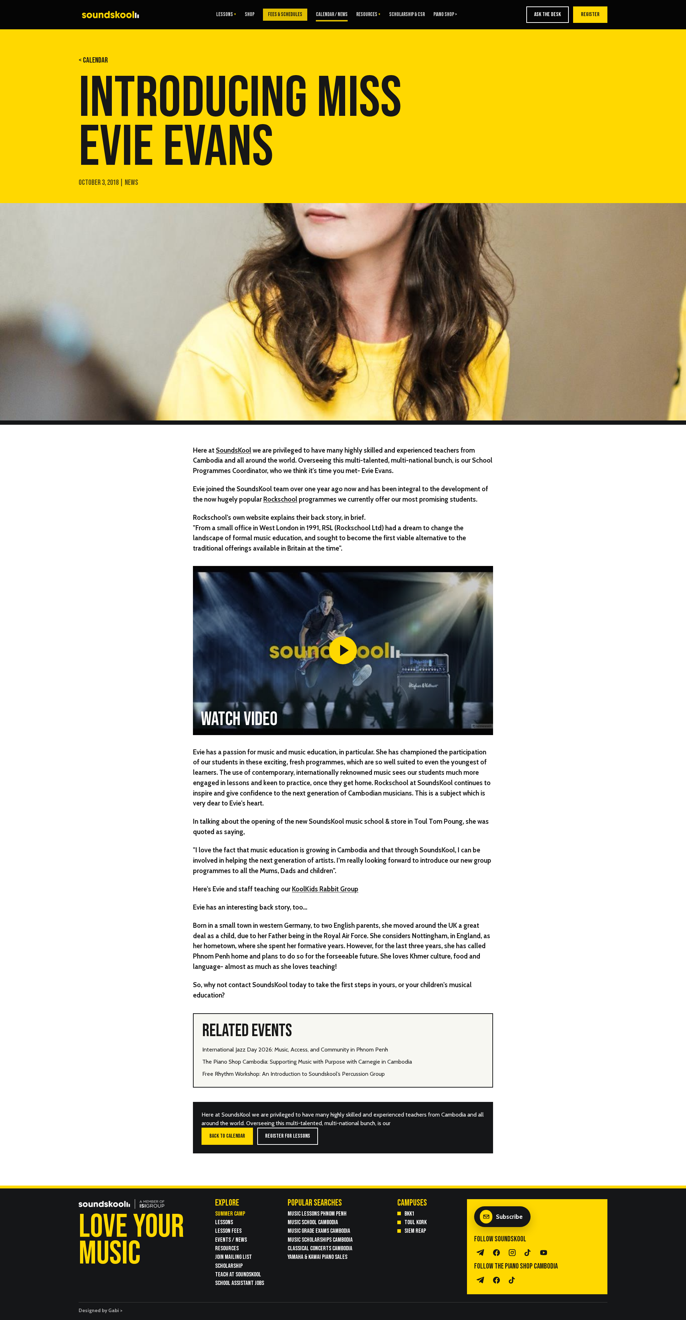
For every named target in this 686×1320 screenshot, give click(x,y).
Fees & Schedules (285, 14)
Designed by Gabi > (101, 1310)
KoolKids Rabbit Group (325, 889)
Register (590, 14)
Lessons (224, 15)
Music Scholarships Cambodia (320, 1240)
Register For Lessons (287, 1136)
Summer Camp (230, 1213)
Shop (249, 15)
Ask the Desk (547, 14)
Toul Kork (415, 1222)
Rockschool (280, 499)
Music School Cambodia (313, 1222)
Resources (366, 15)
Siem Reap (415, 1231)
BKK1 (409, 1214)
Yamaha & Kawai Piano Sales (317, 1257)
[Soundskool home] (112, 14)
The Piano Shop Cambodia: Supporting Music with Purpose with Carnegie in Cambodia (307, 1061)
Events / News (231, 1239)
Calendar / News (332, 15)
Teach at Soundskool (238, 1274)
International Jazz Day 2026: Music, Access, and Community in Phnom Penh (295, 1049)
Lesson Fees (228, 1231)
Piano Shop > (445, 15)
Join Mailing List (233, 1257)
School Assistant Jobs (239, 1283)
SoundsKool (233, 450)
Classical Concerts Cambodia (320, 1248)
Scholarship (229, 1266)
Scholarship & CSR (407, 15)
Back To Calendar (227, 1136)
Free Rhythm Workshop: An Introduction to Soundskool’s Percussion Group (293, 1073)
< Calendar (93, 60)
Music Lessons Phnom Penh (317, 1214)
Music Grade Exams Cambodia (319, 1231)
